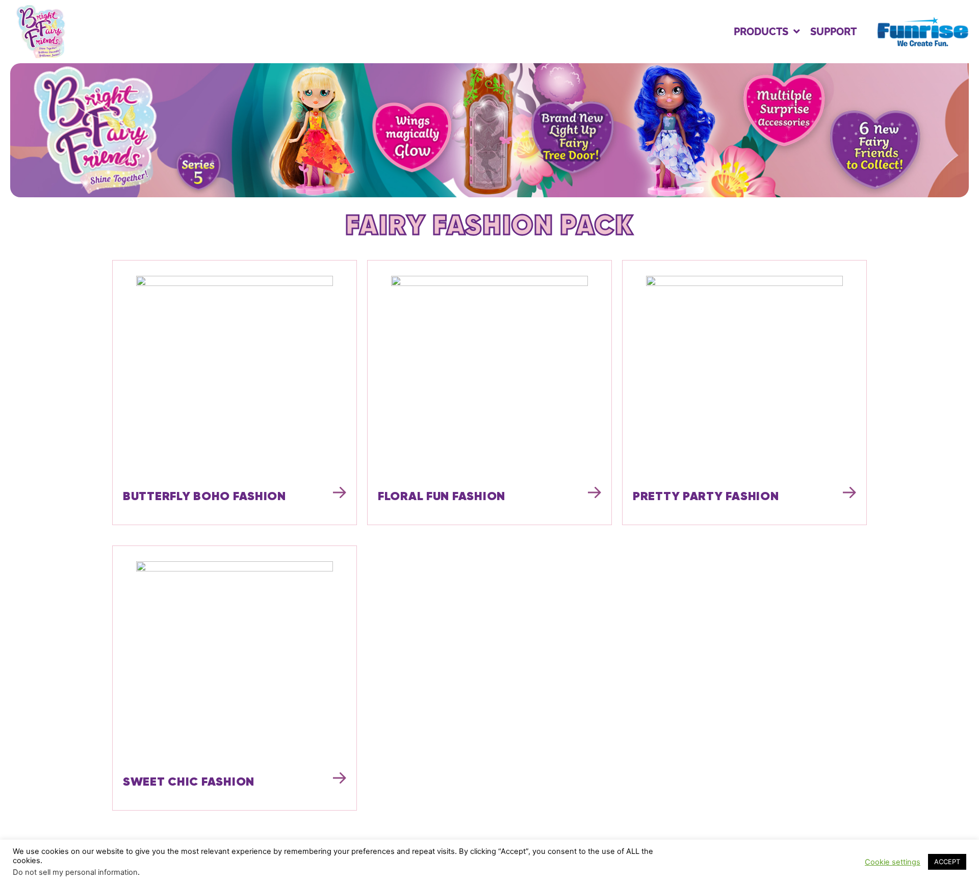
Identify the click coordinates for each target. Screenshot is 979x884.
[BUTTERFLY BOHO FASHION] (234, 374)
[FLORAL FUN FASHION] (489, 374)
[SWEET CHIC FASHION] (234, 659)
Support (833, 32)
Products (761, 32)
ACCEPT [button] (947, 861)
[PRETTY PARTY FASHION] (744, 374)
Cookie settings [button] (892, 862)
